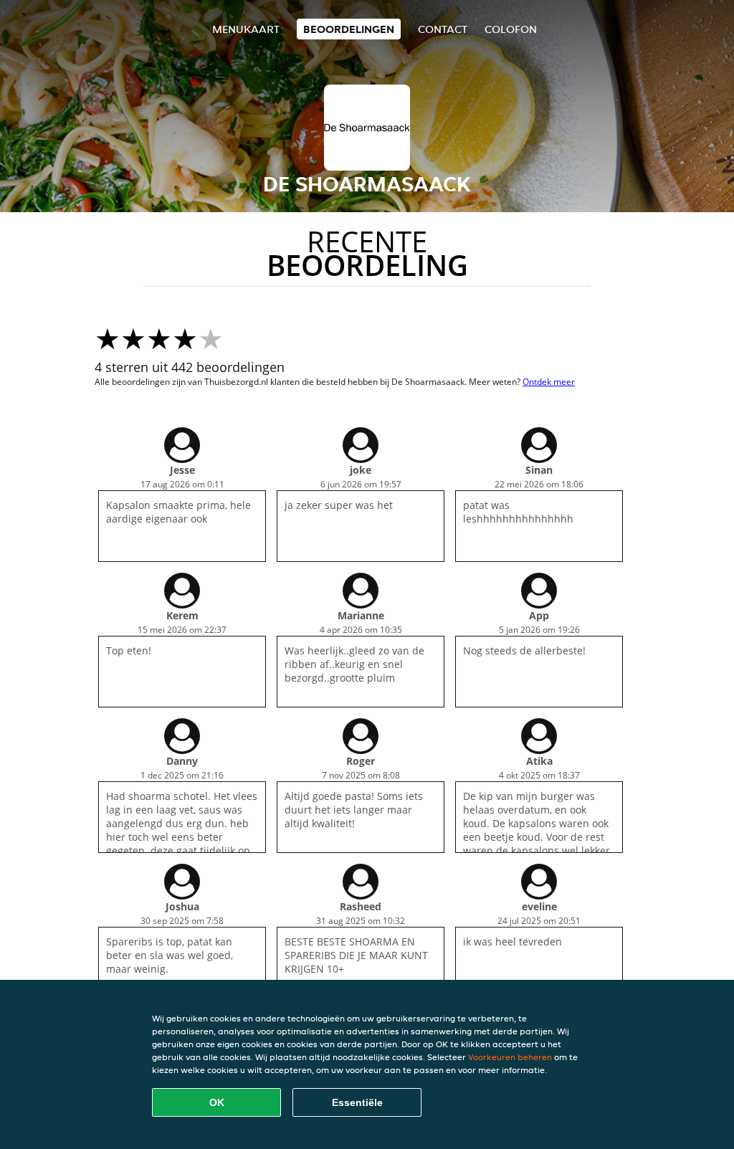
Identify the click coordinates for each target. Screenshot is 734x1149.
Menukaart (246, 29)
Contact (442, 29)
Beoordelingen (348, 29)
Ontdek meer (549, 382)
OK (216, 1102)
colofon (511, 29)
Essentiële (357, 1102)
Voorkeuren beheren (510, 1057)
